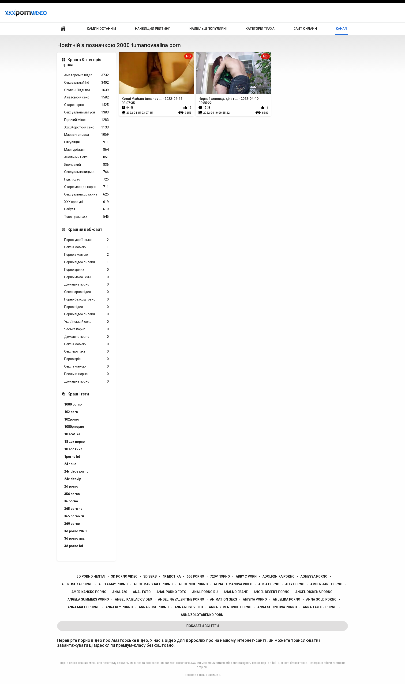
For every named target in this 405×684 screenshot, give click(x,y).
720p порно (220, 576)
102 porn (71, 412)
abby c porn (246, 576)
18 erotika (72, 434)
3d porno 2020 (75, 531)
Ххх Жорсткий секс (86, 127)
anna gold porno (321, 599)
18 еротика (73, 449)
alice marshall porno (153, 584)
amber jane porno (326, 584)
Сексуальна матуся (86, 112)
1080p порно (74, 426)
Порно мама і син (86, 277)
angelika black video (133, 599)
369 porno (72, 524)
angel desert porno (271, 592)
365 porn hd (73, 509)
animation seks (223, 599)
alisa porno (268, 584)
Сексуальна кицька (86, 172)
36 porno (71, 501)
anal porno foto (171, 592)
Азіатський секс (86, 97)
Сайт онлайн (305, 28)
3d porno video (124, 576)
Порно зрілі (86, 359)
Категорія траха (260, 28)
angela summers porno (88, 599)
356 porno (72, 494)
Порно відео (86, 307)
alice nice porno (193, 584)
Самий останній (101, 28)
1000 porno (73, 404)
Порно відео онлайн (86, 262)
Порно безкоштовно (86, 299)
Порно (189, 674)
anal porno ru (205, 592)
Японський (86, 164)
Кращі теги (78, 393)
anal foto (142, 592)
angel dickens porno (314, 592)
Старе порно (86, 105)
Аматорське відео (86, 75)
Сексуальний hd (86, 82)
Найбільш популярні (208, 28)
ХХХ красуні (86, 202)
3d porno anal (75, 538)
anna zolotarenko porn (202, 615)
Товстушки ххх (86, 216)
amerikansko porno (88, 592)
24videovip (72, 479)
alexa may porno (113, 584)
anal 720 (119, 592)
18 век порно (74, 441)
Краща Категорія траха (81, 62)
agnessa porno (313, 576)
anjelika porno (286, 599)
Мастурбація (86, 149)
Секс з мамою (86, 247)
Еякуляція (86, 142)
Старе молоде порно (86, 187)
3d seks (150, 576)
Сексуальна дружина (86, 194)
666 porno (195, 576)
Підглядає (86, 179)
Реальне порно (86, 374)
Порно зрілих (86, 269)
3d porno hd (73, 546)
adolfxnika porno (278, 576)
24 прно (70, 464)
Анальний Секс (86, 157)
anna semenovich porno (230, 607)
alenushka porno (77, 584)
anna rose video (189, 607)
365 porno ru (74, 516)
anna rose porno (154, 607)
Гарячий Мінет (86, 120)
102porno (71, 419)
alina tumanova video (233, 584)
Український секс (86, 321)
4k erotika (171, 576)
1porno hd (72, 457)
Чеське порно (86, 329)
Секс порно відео (86, 292)
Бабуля (86, 209)
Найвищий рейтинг (152, 28)
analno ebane (236, 592)
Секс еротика (86, 351)
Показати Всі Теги (202, 626)
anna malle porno (84, 607)
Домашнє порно (86, 284)
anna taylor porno (320, 607)
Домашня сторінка (63, 29)
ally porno (294, 584)
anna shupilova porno (277, 607)
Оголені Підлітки (86, 90)
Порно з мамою (86, 254)
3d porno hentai (91, 576)
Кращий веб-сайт (85, 229)
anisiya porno (255, 599)
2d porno (71, 486)
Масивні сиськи (86, 134)
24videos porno (76, 471)
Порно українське (86, 240)
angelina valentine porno (181, 599)
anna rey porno (119, 607)
